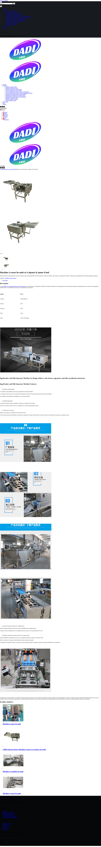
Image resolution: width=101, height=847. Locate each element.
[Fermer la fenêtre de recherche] (1, 2)
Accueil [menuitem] (4, 8)
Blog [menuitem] (4, 27)
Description (5, 280)
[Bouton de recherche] (14, 3)
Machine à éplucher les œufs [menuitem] (11, 12)
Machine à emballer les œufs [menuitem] (11, 22)
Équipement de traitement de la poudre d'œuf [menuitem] (15, 19)
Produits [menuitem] (4, 10)
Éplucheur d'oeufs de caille (8, 815)
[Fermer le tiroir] (1, 6)
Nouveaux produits (7, 823)
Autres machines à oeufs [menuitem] (10, 24)
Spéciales (5, 828)
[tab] (52, 280)
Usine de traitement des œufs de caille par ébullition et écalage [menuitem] (18, 17)
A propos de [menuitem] (5, 26)
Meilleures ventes (6, 824)
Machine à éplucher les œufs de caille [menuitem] (13, 13)
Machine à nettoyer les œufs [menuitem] (11, 23)
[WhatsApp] (2, 107)
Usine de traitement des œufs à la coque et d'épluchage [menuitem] (17, 16)
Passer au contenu (4, 0)
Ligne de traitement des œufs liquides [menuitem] (13, 14)
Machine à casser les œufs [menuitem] (11, 11)
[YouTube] (4, 107)
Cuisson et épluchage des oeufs (9, 816)
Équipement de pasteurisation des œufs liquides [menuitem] (15, 18)
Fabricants (5, 825)
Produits (4, 811)
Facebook (5, 829)
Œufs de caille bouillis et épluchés (10, 817)
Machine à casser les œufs (10, 278)
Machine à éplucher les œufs (9, 813)
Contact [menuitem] (4, 28)
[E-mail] (1, 107)
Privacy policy (6, 827)
